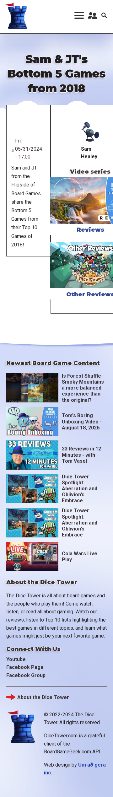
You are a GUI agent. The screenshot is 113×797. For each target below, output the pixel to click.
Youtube (16, 659)
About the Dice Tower (43, 697)
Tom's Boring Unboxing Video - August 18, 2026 (82, 421)
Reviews (90, 229)
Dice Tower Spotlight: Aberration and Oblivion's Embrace (79, 489)
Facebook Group (26, 675)
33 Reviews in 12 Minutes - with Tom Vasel (81, 455)
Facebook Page (25, 667)
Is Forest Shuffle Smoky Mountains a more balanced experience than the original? (83, 388)
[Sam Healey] (90, 131)
